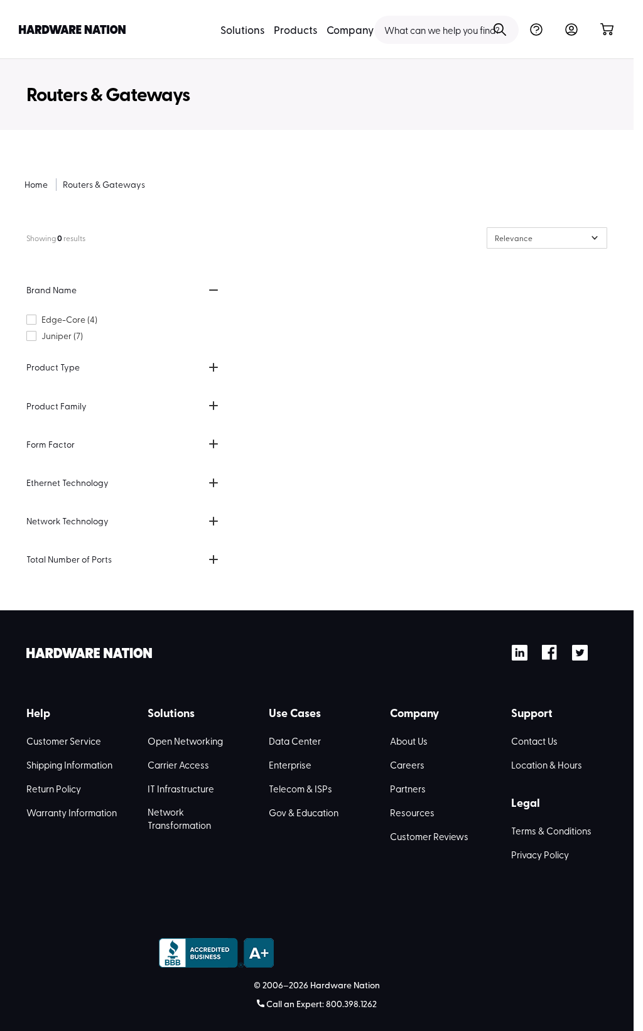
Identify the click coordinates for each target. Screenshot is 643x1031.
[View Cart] (606, 30)
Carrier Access (178, 764)
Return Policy (53, 788)
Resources (412, 812)
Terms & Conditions (551, 830)
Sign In (571, 30)
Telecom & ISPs (300, 788)
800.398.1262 (351, 1004)
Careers (407, 764)
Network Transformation (179, 818)
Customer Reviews (429, 836)
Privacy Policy (540, 854)
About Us (409, 741)
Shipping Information (69, 764)
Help (536, 30)
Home (36, 184)
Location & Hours (546, 764)
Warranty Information (71, 812)
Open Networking (185, 741)
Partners (408, 788)
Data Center (295, 741)
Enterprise (290, 764)
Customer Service (63, 741)
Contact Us (534, 741)
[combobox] (446, 30)
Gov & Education (303, 812)
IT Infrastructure (181, 788)
